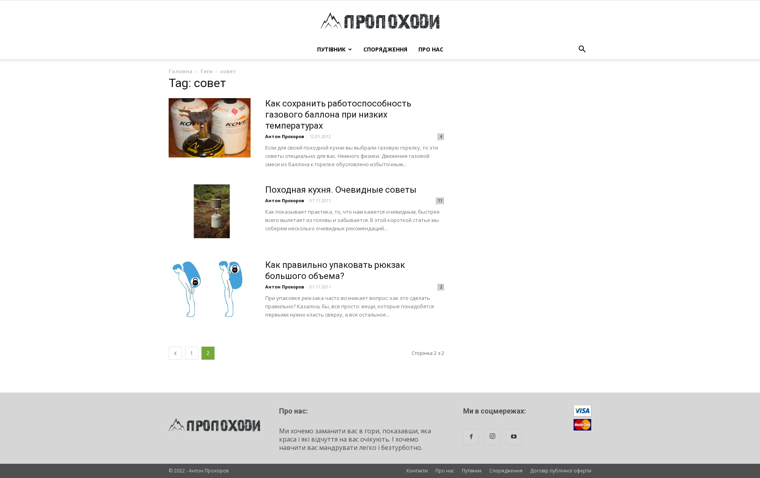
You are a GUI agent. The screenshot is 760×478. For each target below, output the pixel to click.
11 (440, 200)
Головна (180, 71)
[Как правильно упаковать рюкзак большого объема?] (209, 289)
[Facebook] (471, 437)
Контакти (417, 470)
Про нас (430, 49)
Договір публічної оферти (560, 470)
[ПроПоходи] (380, 20)
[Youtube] (514, 437)
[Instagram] (492, 437)
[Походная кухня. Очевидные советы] (212, 211)
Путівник (331, 49)
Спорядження (385, 49)
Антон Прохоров (284, 136)
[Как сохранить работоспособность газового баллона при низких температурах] (210, 127)
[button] (581, 49)
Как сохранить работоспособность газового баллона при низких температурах (338, 115)
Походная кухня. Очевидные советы (340, 190)
